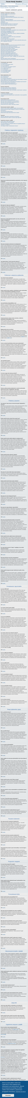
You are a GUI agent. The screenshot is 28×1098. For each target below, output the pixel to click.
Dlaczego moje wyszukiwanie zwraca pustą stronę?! (10, 102)
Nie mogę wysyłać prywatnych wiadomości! (8, 87)
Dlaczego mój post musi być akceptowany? (8, 58)
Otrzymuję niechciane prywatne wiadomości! (8, 88)
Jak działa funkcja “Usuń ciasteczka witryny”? (9, 25)
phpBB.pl (23, 336)
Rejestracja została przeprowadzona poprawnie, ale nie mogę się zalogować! (12, 18)
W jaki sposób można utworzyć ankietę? (8, 48)
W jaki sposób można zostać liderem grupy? (8, 80)
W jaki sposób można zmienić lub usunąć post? (9, 46)
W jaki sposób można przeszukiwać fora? (8, 99)
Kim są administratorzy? (5, 76)
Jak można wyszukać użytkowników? (7, 103)
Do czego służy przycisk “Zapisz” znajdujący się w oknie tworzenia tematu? (12, 57)
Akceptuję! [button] (8, 1095)
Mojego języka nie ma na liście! (6, 35)
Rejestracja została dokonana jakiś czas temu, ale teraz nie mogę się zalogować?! (13, 21)
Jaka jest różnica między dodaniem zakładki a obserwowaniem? (12, 108)
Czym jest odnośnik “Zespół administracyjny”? (9, 83)
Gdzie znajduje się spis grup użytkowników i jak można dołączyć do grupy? (14, 79)
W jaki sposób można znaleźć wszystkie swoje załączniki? (11, 117)
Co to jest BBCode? (4, 63)
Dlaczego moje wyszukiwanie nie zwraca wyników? (10, 100)
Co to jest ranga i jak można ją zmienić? (8, 38)
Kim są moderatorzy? (4, 77)
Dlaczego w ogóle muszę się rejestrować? (8, 13)
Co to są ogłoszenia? (4, 68)
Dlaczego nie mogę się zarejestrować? (7, 16)
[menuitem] (3, 4)
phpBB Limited (16, 1029)
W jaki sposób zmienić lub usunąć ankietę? (8, 50)
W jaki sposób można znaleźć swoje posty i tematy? (10, 104)
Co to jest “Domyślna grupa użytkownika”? (8, 82)
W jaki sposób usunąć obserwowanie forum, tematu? (10, 112)
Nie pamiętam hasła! (4, 22)
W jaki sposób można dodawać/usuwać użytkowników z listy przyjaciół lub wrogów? (14, 95)
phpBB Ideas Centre (12, 1043)
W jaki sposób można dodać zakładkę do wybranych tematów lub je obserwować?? (12, 110)
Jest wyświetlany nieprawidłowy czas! (7, 32)
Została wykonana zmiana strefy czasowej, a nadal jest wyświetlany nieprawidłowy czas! (12, 34)
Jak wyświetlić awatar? (5, 37)
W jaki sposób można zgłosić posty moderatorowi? (9, 55)
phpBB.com (9, 337)
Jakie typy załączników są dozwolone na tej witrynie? (10, 116)
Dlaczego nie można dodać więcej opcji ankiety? (9, 49)
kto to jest (2, 1057)
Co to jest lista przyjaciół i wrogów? (7, 93)
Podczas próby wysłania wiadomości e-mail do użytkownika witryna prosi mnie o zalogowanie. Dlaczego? (13, 41)
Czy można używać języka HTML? (7, 64)
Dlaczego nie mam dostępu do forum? (7, 51)
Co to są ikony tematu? (5, 72)
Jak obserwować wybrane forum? (7, 111)
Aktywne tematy (12, 7)
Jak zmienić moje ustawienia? (6, 28)
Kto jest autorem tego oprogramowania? (8, 121)
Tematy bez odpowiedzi (4, 7)
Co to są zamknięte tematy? (6, 71)
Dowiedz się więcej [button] (21, 1091)
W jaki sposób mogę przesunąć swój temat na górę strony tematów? (13, 59)
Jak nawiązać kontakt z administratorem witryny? (9, 125)
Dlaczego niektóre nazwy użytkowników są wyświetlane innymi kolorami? (13, 81)
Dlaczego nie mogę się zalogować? (7, 19)
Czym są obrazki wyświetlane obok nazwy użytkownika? (11, 36)
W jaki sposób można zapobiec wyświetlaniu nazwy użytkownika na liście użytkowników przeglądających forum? (13, 31)
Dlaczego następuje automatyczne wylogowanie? (9, 23)
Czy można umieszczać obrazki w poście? (8, 66)
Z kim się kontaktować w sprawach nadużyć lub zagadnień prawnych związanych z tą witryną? (13, 124)
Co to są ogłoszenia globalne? (6, 67)
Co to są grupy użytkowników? (6, 78)
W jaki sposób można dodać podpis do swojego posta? (10, 47)
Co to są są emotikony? (5, 65)
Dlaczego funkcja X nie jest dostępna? (7, 122)
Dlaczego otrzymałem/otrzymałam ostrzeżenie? (9, 53)
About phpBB (3, 1034)
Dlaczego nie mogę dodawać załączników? (8, 52)
